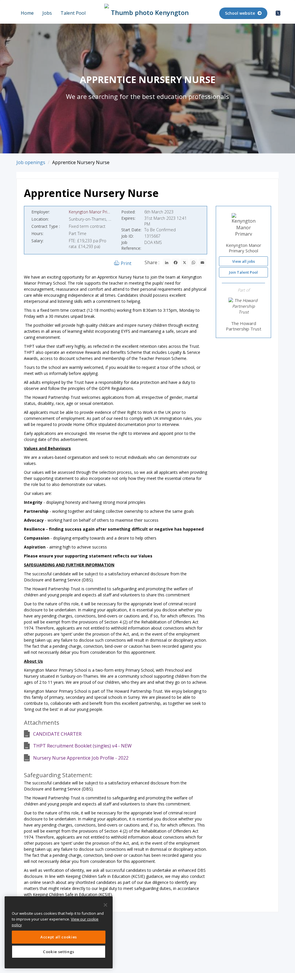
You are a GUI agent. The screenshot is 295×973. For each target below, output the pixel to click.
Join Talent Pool (243, 272)
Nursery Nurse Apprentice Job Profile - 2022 (80, 758)
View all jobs (243, 261)
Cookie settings (58, 951)
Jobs (47, 13)
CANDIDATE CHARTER (57, 734)
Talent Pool (73, 13)
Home (27, 13)
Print (126, 263)
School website (240, 13)
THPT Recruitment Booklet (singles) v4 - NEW (82, 746)
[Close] (105, 905)
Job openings (30, 162)
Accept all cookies (58, 937)
